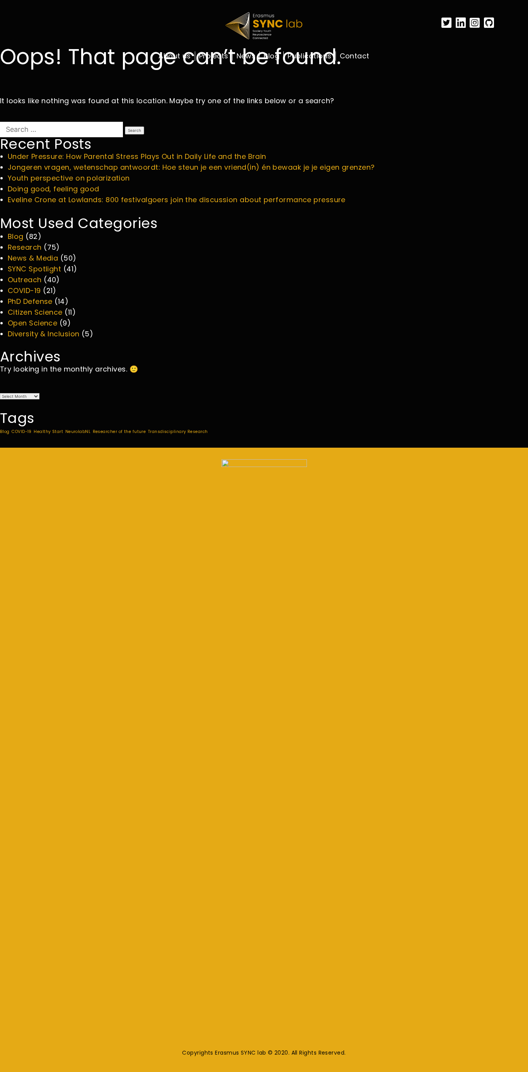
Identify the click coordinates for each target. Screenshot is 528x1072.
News (246, 56)
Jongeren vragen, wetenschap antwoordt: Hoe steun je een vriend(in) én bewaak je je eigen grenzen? (191, 167)
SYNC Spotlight (34, 269)
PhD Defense (30, 301)
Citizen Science (35, 312)
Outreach (25, 280)
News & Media (33, 258)
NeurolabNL (78, 432)
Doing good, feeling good (53, 189)
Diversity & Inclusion (43, 334)
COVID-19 (24, 290)
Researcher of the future (119, 432)
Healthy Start (48, 432)
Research (25, 247)
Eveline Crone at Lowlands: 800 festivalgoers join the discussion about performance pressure (177, 200)
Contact (355, 56)
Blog (271, 56)
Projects (213, 56)
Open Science (32, 323)
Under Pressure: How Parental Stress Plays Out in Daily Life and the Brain (137, 156)
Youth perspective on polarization (69, 178)
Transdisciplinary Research (178, 432)
